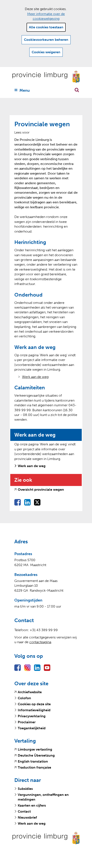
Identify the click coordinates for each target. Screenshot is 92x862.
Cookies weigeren (46, 52)
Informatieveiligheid (34, 710)
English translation (33, 761)
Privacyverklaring (32, 716)
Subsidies (25, 789)
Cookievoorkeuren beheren (46, 40)
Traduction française (34, 767)
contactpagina (40, 642)
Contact (24, 811)
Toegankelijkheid (32, 728)
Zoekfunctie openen (77, 90)
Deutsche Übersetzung (36, 755)
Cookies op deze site (34, 704)
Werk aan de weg (35, 377)
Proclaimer (27, 722)
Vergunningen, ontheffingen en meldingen (43, 797)
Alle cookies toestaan (46, 27)
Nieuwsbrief (27, 817)
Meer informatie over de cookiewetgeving (46, 16)
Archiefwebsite (30, 692)
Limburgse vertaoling (35, 749)
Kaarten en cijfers (32, 805)
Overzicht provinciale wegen (41, 489)
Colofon (24, 698)
